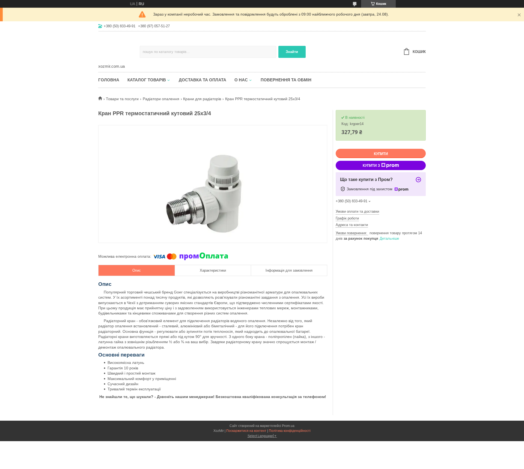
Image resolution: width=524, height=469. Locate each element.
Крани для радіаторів (202, 99)
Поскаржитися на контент (246, 431)
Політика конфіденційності (290, 431)
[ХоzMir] (119, 48)
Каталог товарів (146, 80)
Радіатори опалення (161, 99)
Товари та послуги (122, 99)
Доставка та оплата (202, 80)
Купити (381, 154)
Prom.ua (288, 426)
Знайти (292, 52)
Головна (108, 80)
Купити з (371, 166)
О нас (241, 80)
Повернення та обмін (286, 80)
